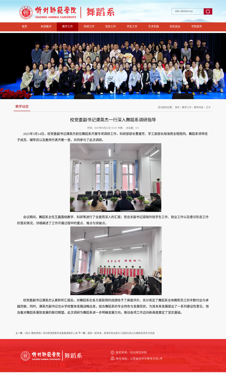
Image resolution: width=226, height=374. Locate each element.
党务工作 (110, 26)
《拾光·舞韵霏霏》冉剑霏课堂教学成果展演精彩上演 (51, 333)
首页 (24, 26)
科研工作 (89, 26)
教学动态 (198, 107)
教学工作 (67, 26)
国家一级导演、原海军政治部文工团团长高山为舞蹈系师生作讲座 (121, 333)
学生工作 (132, 26)
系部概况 (46, 26)
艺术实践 (153, 26)
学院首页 (196, 26)
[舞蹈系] (75, 21)
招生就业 (175, 26)
